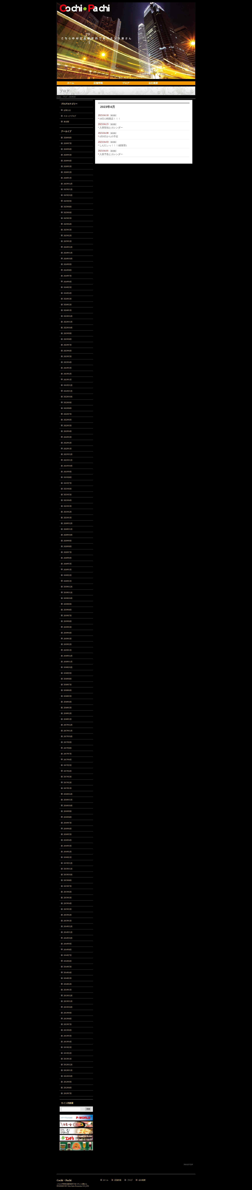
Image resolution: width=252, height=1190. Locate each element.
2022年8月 (68, 408)
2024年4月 (68, 293)
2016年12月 (68, 794)
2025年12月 (68, 184)
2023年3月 (68, 368)
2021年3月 (68, 506)
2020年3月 (68, 570)
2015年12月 (68, 863)
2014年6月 (68, 961)
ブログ (130, 1180)
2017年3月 (68, 777)
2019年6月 (68, 621)
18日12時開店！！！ (109, 118)
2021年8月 (68, 477)
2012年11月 (68, 1070)
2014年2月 (68, 984)
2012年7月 (68, 1093)
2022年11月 (68, 391)
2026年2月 (68, 172)
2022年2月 (68, 443)
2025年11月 (68, 189)
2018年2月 (68, 713)
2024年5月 (68, 287)
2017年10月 (68, 736)
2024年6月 (68, 282)
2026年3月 (68, 166)
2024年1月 (68, 310)
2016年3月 (68, 846)
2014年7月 (68, 955)
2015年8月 (68, 880)
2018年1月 (68, 719)
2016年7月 (68, 823)
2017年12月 (68, 725)
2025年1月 (68, 241)
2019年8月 (68, 610)
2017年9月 (68, 742)
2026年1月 (68, 178)
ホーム (105, 1180)
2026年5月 (68, 155)
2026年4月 (68, 161)
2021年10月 (68, 466)
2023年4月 (68, 362)
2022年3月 (68, 437)
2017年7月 (68, 754)
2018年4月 (68, 702)
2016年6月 (68, 829)
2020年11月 (68, 529)
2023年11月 (68, 322)
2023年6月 (68, 351)
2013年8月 (68, 1019)
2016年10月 (68, 806)
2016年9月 (68, 811)
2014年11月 (68, 932)
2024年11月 (68, 253)
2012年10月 (68, 1076)
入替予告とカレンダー (111, 154)
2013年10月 (68, 1007)
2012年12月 (68, 1065)
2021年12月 (68, 454)
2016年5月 (68, 834)
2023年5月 (68, 356)
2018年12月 (68, 656)
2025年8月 (68, 207)
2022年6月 (68, 420)
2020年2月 (68, 575)
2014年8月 (68, 950)
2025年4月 (68, 224)
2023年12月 (68, 316)
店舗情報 (117, 1180)
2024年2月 (68, 305)
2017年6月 (68, 760)
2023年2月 (68, 374)
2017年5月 (68, 765)
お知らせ (67, 110)
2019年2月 (68, 644)
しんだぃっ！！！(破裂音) (113, 145)
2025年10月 (68, 195)
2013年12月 (68, 996)
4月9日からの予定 (108, 136)
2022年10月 (68, 397)
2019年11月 (68, 593)
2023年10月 (68, 328)
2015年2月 (68, 915)
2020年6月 (68, 558)
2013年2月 (68, 1053)
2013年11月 (68, 1001)
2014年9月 (68, 944)
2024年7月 (68, 276)
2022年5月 (68, 426)
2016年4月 (68, 840)
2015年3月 (68, 909)
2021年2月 (68, 512)
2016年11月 (68, 800)
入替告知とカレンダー (111, 127)
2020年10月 (68, 535)
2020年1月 (68, 581)
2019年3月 (68, 639)
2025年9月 (68, 201)
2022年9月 (68, 403)
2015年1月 (68, 921)
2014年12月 (68, 926)
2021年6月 (68, 489)
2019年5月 (68, 627)
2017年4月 (68, 771)
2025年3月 (68, 230)
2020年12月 (68, 523)
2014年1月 (68, 990)
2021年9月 (68, 472)
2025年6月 (68, 213)
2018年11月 (68, 662)
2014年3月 (68, 978)
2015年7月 (68, 886)
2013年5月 (68, 1036)
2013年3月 (68, 1047)
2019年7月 (68, 616)
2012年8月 (68, 1088)
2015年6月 (68, 892)
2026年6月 (68, 149)
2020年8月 (68, 546)
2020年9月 (68, 541)
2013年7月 (68, 1024)
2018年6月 (68, 690)
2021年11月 (68, 460)
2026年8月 (68, 138)
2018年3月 (68, 708)
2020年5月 (68, 564)
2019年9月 (68, 604)
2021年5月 (68, 495)
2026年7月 (68, 143)
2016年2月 (68, 852)
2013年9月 (68, 1013)
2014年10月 (68, 938)
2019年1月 (68, 650)
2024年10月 (68, 259)
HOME (59, 97)
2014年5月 (68, 967)
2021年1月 (68, 518)
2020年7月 (68, 552)
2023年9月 (68, 333)
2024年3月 (68, 299)
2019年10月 (68, 598)
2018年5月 (68, 696)
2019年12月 (68, 587)
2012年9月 (68, 1082)
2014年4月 (68, 973)
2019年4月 (68, 633)
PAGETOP (188, 1164)
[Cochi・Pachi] (126, 76)
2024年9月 (68, 264)
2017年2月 (68, 783)
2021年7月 (68, 483)
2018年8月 (68, 679)
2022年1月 (68, 449)
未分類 (113, 115)
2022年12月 (68, 385)
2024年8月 (68, 270)
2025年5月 (68, 218)
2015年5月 (68, 898)
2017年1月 (68, 788)
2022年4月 (68, 431)
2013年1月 (68, 1059)
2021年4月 (68, 500)
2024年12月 (68, 247)
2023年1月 (68, 380)
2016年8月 (68, 817)
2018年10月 (68, 667)
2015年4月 (68, 903)
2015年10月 (68, 875)
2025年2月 (68, 236)
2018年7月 (68, 685)
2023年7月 (68, 345)
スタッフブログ (70, 116)
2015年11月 (68, 869)
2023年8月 (68, 339)
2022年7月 (68, 414)
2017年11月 (68, 731)
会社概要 (142, 1180)
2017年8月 (68, 748)
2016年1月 (68, 857)
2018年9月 (68, 673)
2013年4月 (68, 1042)
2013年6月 (68, 1030)
